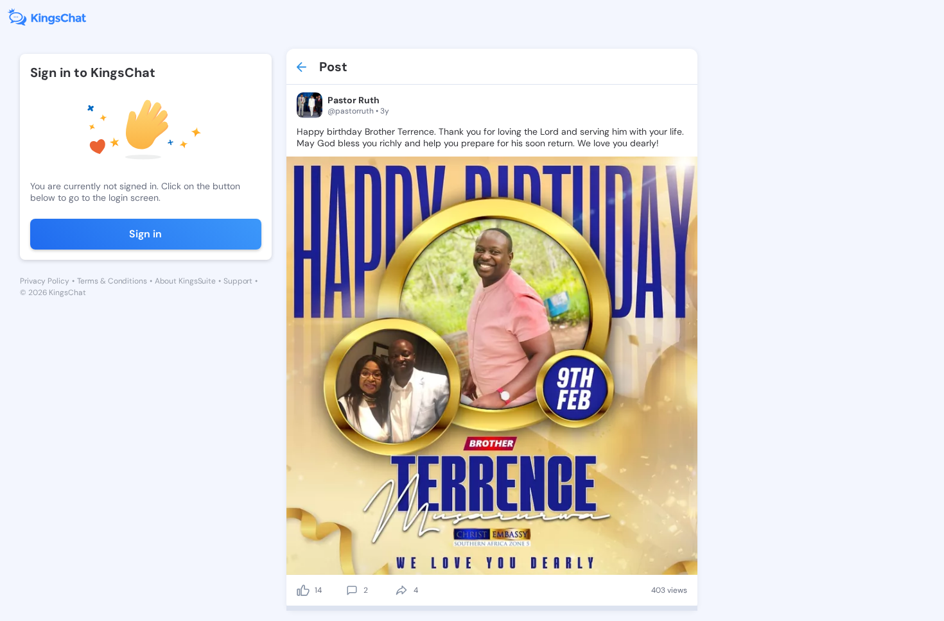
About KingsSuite (185, 281)
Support (237, 281)
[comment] (351, 590)
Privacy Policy (44, 281)
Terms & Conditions (112, 281)
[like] (303, 590)
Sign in (145, 234)
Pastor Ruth (354, 100)
